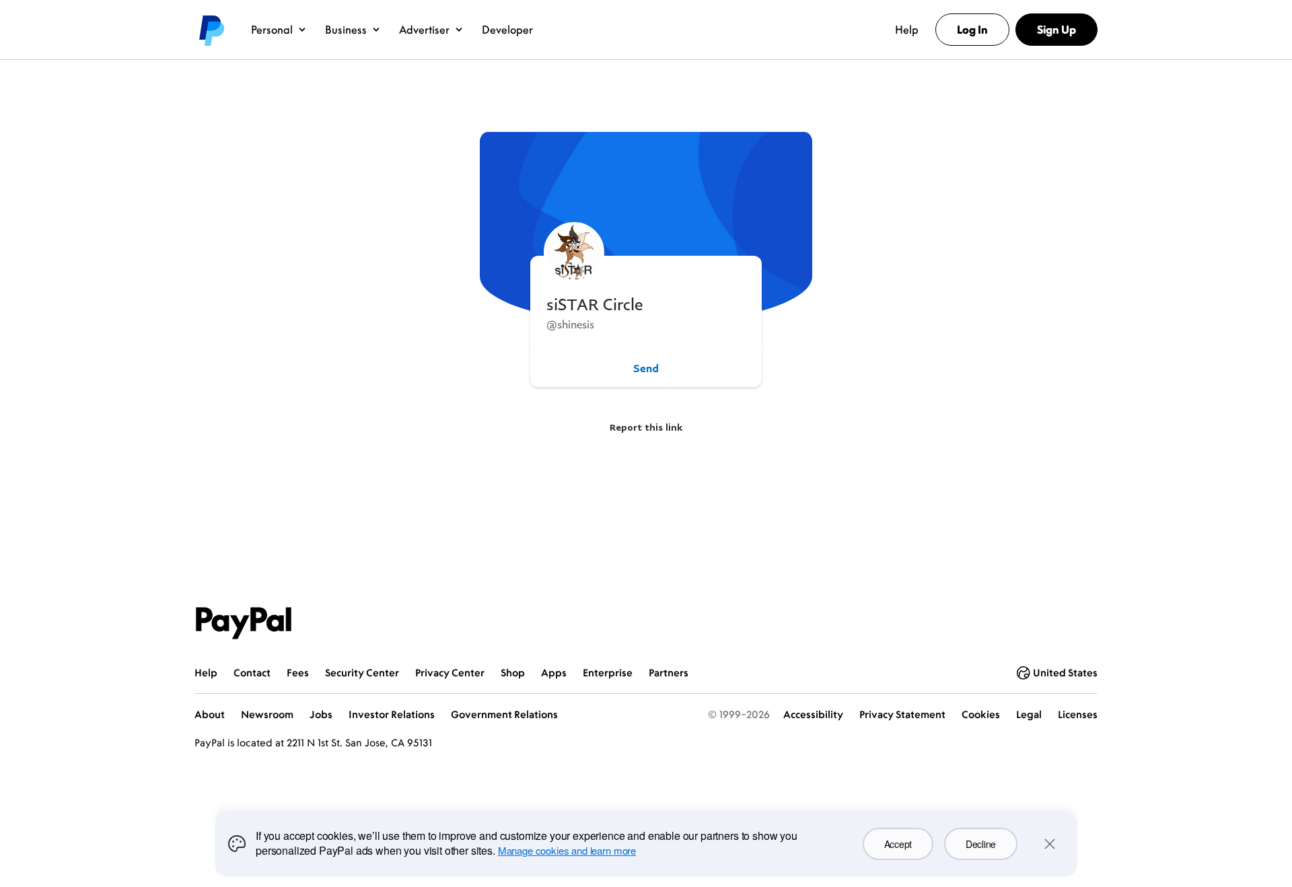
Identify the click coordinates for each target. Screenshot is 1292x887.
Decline (981, 844)
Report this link (646, 427)
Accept (898, 844)
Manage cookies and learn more (567, 850)
